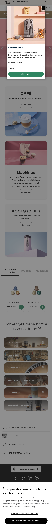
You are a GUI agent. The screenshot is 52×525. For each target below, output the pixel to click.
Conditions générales (15, 62)
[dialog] (26, 262)
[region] (26, 503)
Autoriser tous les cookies (26, 520)
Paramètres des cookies (24, 513)
